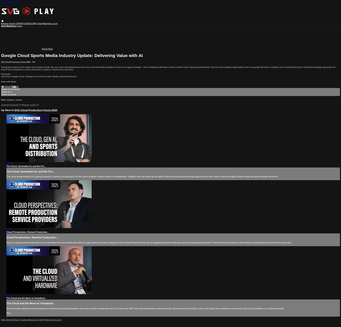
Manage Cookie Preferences (42, 320)
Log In (55, 24)
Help (3, 320)
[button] (2, 21)
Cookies (24, 320)
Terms (9, 320)
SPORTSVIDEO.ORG (26, 24)
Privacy (16, 320)
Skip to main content (10, 2)
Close (45, 49)
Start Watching (45, 24)
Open (50, 49)
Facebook (6, 87)
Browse (5, 24)
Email (16, 87)
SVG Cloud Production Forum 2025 (16, 62)
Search (12, 24)
